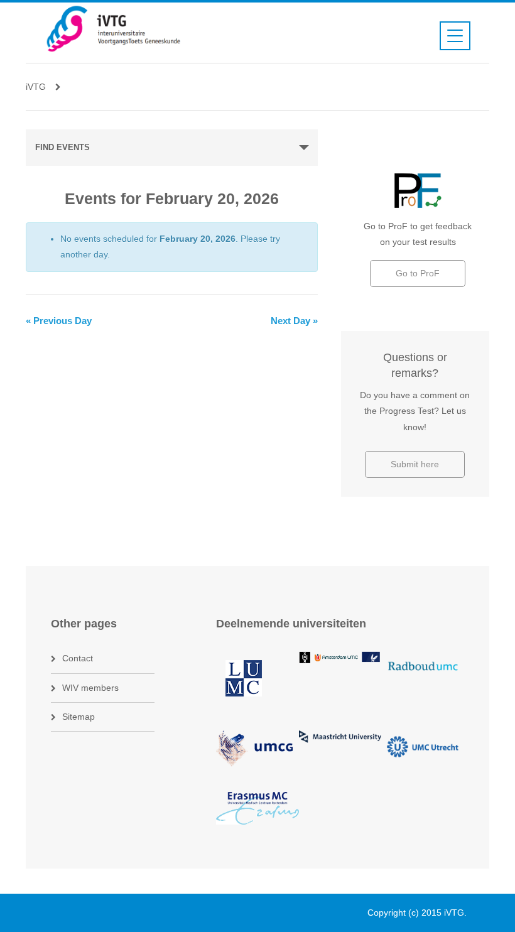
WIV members (90, 688)
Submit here (415, 464)
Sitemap (78, 717)
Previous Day (59, 320)
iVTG (36, 87)
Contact (77, 658)
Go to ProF (418, 273)
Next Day (294, 320)
